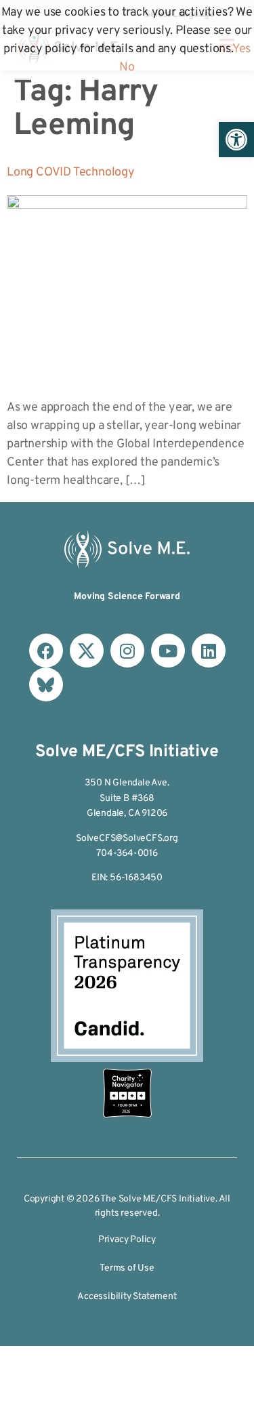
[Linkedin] (209, 651)
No (127, 67)
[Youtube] (168, 651)
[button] (236, 139)
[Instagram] (127, 651)
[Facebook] (46, 651)
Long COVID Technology (71, 172)
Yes (241, 49)
